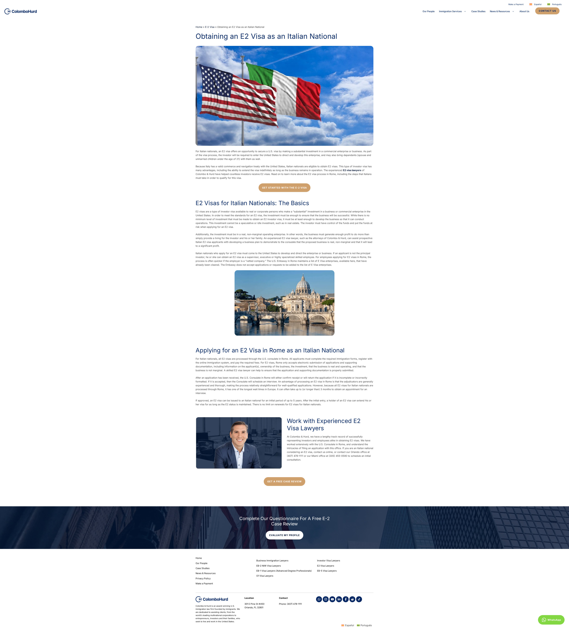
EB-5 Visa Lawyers (327, 570)
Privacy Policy (203, 578)
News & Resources (500, 11)
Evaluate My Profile (284, 535)
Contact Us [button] (547, 10)
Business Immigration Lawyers (272, 560)
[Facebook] (319, 599)
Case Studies (478, 11)
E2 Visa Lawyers (325, 565)
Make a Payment (516, 4)
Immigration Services (450, 11)
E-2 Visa (209, 26)
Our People (429, 11)
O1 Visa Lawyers (264, 575)
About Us (524, 11)
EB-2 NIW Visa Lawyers (268, 565)
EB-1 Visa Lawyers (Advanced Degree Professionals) (284, 570)
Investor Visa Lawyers (328, 560)
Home (199, 26)
